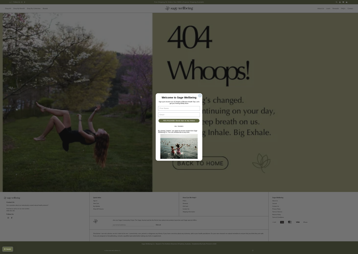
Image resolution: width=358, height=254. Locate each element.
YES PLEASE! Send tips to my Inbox (179, 120)
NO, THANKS (179, 126)
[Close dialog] (200, 95)
